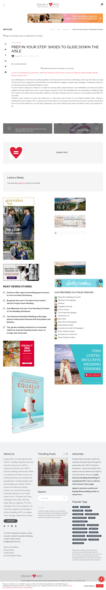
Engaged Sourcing (65, 306)
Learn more (10, 521)
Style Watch (66, 29)
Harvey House (63, 310)
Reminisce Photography (67, 300)
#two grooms (78, 543)
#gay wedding (78, 514)
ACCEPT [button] (99, 586)
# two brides (94, 539)
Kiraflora (61, 303)
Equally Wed (18, 56)
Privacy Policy (9, 550)
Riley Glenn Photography (67, 322)
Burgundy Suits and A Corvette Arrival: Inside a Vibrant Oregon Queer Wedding (26, 302)
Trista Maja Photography (67, 313)
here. (80, 495)
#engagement (78, 510)
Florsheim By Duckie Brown (29, 73)
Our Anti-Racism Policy (12, 556)
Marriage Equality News (25, 126)
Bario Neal (62, 319)
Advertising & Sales (80, 484)
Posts (58, 29)
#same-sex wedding (80, 539)
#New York (93, 528)
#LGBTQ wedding (79, 525)
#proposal (93, 532)
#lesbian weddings (79, 517)
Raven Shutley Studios (66, 337)
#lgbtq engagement (80, 521)
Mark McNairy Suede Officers (54, 73)
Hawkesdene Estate (65, 325)
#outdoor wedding (80, 532)
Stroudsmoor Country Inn (67, 334)
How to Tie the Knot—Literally (81, 130)
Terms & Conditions (11, 547)
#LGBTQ (91, 517)
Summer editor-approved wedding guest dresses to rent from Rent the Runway (28, 294)
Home (52, 29)
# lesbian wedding (91, 514)
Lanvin (14, 73)
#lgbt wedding (92, 525)
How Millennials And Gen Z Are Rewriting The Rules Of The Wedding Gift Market (28, 310)
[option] (53, 471)
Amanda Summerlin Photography (71, 328)
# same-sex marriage (94, 535)
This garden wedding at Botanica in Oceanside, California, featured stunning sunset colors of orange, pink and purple (27, 330)
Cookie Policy (9, 553)
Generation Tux (64, 316)
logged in (21, 183)
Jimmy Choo (22, 75)
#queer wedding (79, 535)
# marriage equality (80, 528)
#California (85, 507)
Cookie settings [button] (89, 586)
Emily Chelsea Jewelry (66, 331)
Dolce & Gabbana (73, 73)
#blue (75, 507)
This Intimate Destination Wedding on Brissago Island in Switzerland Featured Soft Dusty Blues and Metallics (29, 319)
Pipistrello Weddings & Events (69, 297)
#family (88, 510)
